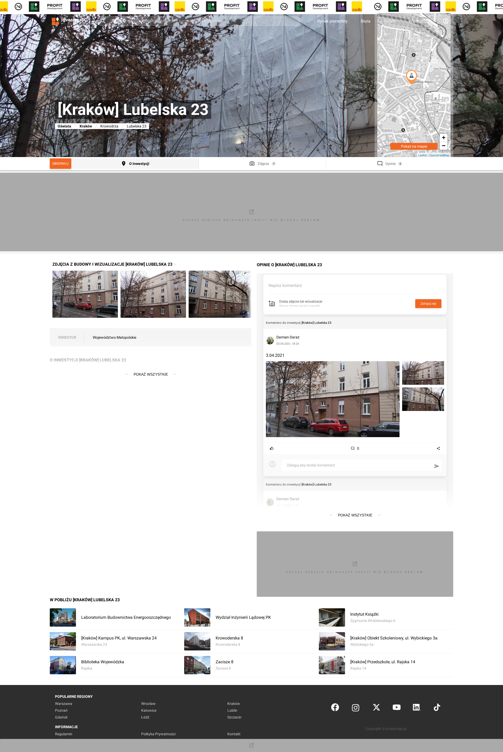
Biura (365, 21)
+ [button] (443, 137)
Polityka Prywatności (158, 734)
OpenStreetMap (439, 155)
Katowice (148, 710)
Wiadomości (420, 21)
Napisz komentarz (285, 285)
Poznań (61, 710)
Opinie (390, 163)
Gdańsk (61, 717)
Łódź (145, 717)
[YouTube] (397, 708)
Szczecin (234, 717)
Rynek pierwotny (332, 21)
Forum (390, 21)
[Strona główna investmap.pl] (68, 21)
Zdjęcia (263, 163)
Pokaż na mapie (414, 146)
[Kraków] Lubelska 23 (316, 323)
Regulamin (63, 734)
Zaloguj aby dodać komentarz (311, 465)
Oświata (64, 126)
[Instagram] (355, 708)
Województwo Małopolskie (114, 337)
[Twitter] (376, 708)
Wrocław (148, 703)
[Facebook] (335, 708)
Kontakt (233, 734)
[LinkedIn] (417, 708)
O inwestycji (139, 163)
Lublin (232, 710)
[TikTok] (437, 708)
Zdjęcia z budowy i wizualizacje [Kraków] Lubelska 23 (112, 264)
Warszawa (63, 703)
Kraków (86, 126)
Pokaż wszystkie (151, 374)
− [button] (443, 145)
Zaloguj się (428, 303)
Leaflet (422, 155)
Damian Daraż (287, 337)
